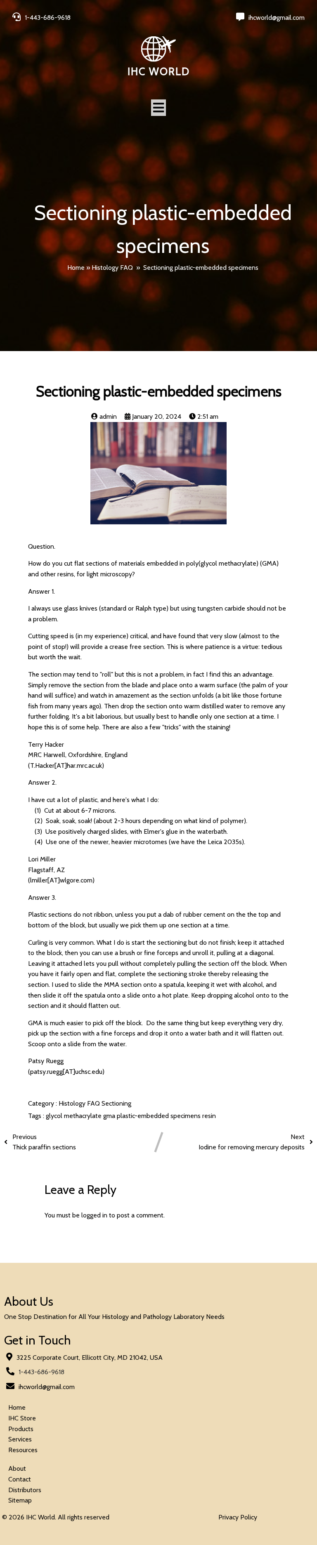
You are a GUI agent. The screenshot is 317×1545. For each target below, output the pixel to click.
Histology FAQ (112, 267)
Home (76, 267)
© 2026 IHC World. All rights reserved (55, 1517)
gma (110, 1116)
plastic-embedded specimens (159, 1116)
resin (209, 1116)
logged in (94, 1215)
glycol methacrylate (74, 1116)
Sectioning (116, 1103)
